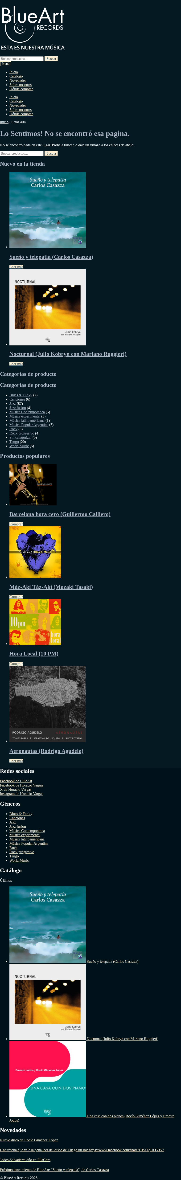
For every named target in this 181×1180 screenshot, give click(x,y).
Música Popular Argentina (28, 425)
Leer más (16, 267)
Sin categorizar (20, 437)
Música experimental (24, 416)
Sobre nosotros (20, 85)
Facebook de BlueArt (16, 781)
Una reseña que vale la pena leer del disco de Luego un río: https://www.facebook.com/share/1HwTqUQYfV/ (82, 1150)
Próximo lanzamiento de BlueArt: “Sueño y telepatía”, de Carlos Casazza (54, 1170)
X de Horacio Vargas (15, 789)
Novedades (17, 80)
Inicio (13, 72)
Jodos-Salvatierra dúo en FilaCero (25, 1160)
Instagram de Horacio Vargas (21, 794)
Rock (13, 429)
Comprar (16, 524)
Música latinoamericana (27, 420)
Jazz (12, 404)
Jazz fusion (17, 408)
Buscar (51, 59)
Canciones (17, 399)
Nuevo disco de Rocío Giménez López (29, 1140)
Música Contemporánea (27, 412)
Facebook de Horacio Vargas (21, 785)
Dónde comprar (21, 89)
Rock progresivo (21, 433)
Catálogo (16, 76)
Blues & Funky (20, 395)
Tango (14, 442)
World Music (19, 446)
